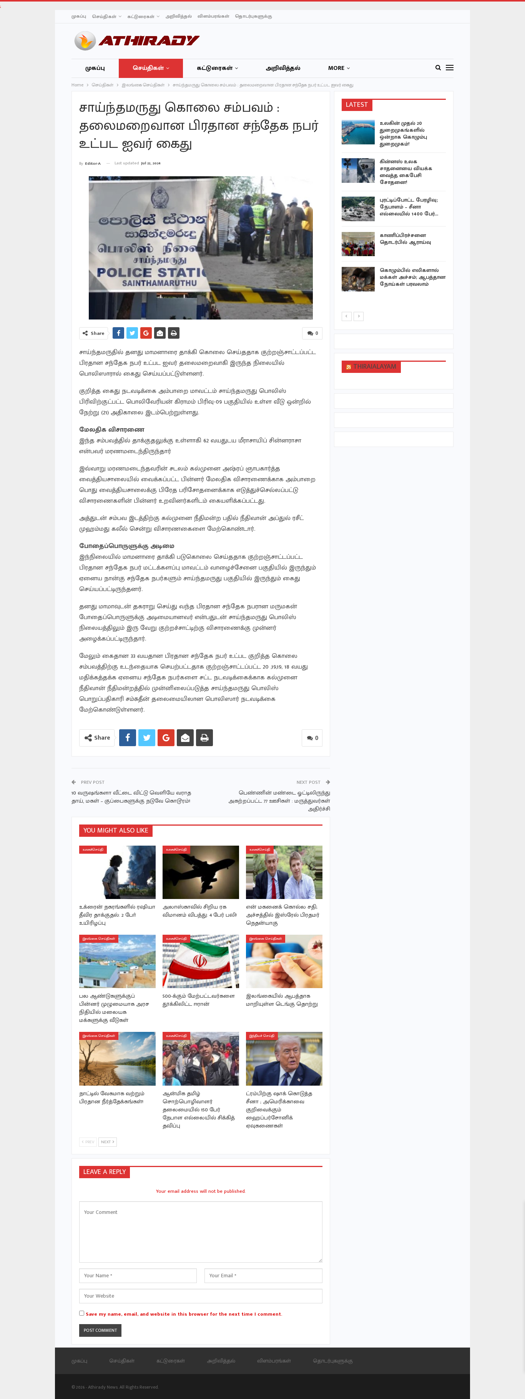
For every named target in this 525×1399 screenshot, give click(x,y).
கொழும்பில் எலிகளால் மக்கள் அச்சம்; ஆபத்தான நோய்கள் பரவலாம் (412, 277)
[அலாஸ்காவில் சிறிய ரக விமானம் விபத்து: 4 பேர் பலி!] (201, 872)
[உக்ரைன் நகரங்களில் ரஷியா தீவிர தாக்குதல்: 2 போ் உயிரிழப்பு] (117, 872)
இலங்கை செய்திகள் (99, 939)
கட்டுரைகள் (140, 16)
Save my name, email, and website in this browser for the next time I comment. (184, 1314)
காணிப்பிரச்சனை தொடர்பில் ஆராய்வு (405, 239)
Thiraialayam (375, 367)
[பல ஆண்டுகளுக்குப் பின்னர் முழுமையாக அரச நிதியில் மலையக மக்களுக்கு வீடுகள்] (117, 961)
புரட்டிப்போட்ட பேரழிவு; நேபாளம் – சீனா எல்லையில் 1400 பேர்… (409, 206)
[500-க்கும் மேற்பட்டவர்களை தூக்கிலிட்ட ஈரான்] (201, 961)
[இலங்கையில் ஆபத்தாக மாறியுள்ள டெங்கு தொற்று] (284, 961)
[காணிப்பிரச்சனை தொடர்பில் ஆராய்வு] (358, 244)
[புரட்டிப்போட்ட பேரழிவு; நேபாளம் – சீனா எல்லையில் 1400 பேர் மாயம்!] (358, 209)
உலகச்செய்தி (93, 850)
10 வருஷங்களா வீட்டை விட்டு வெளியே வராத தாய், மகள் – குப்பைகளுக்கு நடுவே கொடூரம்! (131, 797)
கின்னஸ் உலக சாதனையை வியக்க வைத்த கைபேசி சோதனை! (406, 172)
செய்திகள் (104, 16)
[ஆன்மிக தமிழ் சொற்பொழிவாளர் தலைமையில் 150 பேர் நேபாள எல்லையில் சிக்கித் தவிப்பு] (201, 1058)
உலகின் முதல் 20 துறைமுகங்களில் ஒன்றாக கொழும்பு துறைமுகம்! (403, 133)
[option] (394, 207)
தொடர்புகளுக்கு (253, 16)
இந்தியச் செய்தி (261, 1036)
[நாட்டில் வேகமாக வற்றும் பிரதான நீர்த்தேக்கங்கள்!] (117, 1058)
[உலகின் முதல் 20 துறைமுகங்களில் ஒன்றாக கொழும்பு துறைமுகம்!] (358, 132)
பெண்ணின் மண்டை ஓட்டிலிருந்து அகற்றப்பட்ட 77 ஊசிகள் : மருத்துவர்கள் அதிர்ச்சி (279, 801)
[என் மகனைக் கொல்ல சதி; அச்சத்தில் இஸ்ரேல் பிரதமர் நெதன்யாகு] (284, 872)
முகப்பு (78, 16)
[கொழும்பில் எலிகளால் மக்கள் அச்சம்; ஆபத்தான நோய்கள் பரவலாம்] (358, 279)
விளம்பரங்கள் (213, 16)
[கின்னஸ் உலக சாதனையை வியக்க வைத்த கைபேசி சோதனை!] (358, 170)
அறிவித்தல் (178, 16)
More (336, 68)
